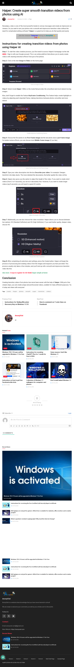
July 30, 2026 (6, 356)
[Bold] (11, 426)
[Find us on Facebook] (4, 616)
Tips (30, 19)
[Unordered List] (24, 426)
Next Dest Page (50, 659)
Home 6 (40, 659)
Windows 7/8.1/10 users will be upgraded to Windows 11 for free (23, 496)
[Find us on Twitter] (9, 616)
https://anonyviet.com (17, 629)
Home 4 (26, 659)
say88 (4, 662)
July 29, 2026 (15, 515)
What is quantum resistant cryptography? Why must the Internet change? (33, 519)
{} (35, 426)
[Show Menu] (3, 3)
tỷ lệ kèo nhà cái (10, 662)
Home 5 (33, 659)
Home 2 (11, 659)
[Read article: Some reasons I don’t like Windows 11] (61, 342)
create (9, 291)
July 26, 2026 (30, 386)
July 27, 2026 (54, 356)
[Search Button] (71, 3)
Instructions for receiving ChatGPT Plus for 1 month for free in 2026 (36, 354)
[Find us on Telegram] (13, 616)
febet (23, 662)
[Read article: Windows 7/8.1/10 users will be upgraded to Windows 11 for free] (13, 342)
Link (35, 37)
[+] (38, 426)
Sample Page (61, 659)
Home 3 (18, 659)
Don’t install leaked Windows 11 (60, 380)
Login (69, 413)
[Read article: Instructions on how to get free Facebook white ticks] (13, 370)
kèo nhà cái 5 (18, 662)
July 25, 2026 (54, 382)
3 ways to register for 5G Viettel (21, 273)
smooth (28, 291)
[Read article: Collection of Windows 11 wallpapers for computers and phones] (37, 370)
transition (41, 291)
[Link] (32, 426)
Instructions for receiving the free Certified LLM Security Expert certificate (33, 503)
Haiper (15, 291)
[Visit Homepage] (37, 3)
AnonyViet (11, 19)
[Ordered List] (22, 426)
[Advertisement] (37, 541)
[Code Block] (30, 426)
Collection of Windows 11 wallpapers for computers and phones (36, 382)
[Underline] (16, 426)
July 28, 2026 (30, 358)
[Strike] (19, 426)
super (34, 291)
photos (21, 291)
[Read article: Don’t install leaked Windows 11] (61, 370)
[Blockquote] (27, 426)
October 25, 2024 (22, 19)
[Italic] (14, 426)
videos (49, 291)
